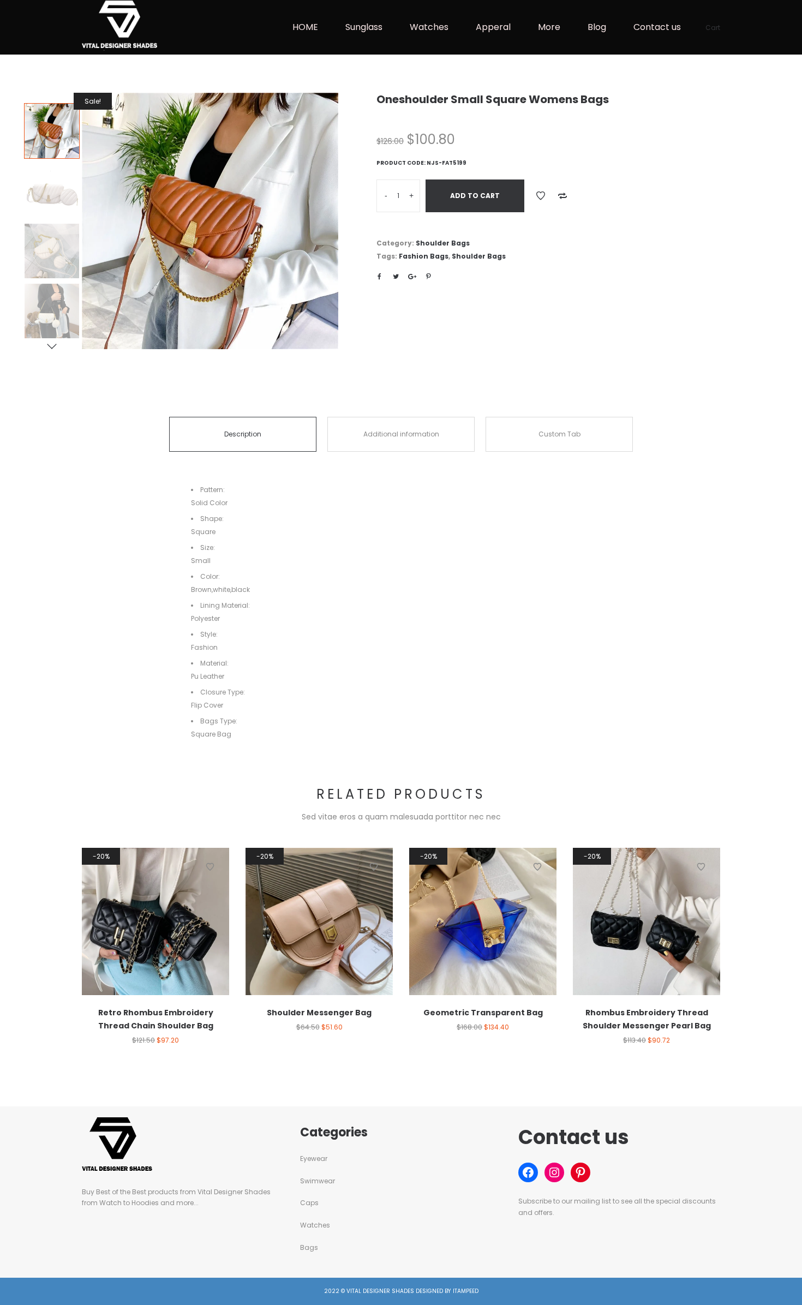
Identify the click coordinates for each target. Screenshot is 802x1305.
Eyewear (313, 1158)
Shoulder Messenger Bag (319, 1012)
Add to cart (475, 195)
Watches (315, 1225)
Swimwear (317, 1181)
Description (242, 434)
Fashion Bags (423, 256)
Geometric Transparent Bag (483, 1012)
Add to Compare (562, 195)
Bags (309, 1247)
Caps (309, 1202)
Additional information (401, 434)
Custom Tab (559, 434)
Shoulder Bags (443, 243)
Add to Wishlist (541, 195)
